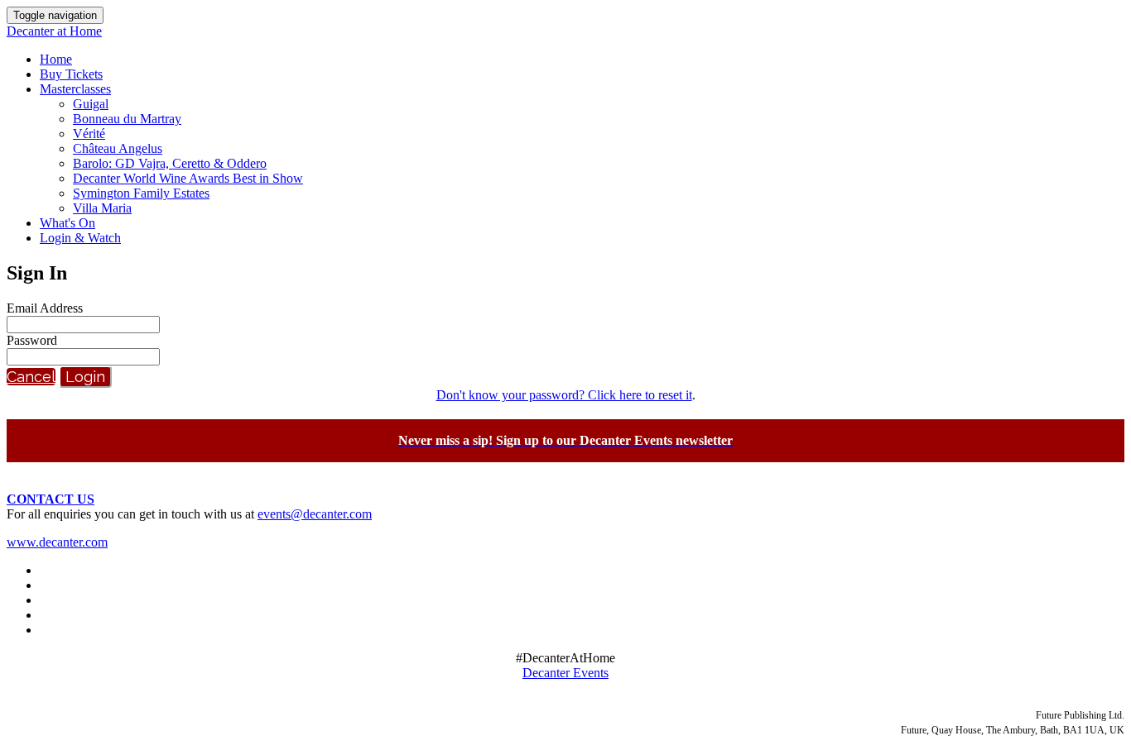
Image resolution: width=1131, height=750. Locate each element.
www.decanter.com (57, 542)
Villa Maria (102, 208)
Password (32, 340)
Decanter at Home (54, 31)
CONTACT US (50, 499)
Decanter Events (565, 673)
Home (56, 59)
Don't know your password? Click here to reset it (564, 395)
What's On (67, 223)
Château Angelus (117, 148)
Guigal (90, 104)
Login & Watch (80, 238)
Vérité (89, 134)
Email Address (45, 308)
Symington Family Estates (141, 193)
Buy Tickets (71, 74)
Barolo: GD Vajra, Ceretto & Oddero (170, 163)
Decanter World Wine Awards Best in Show (188, 178)
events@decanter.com (314, 514)
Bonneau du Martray (127, 119)
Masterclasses (75, 89)
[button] (31, 376)
